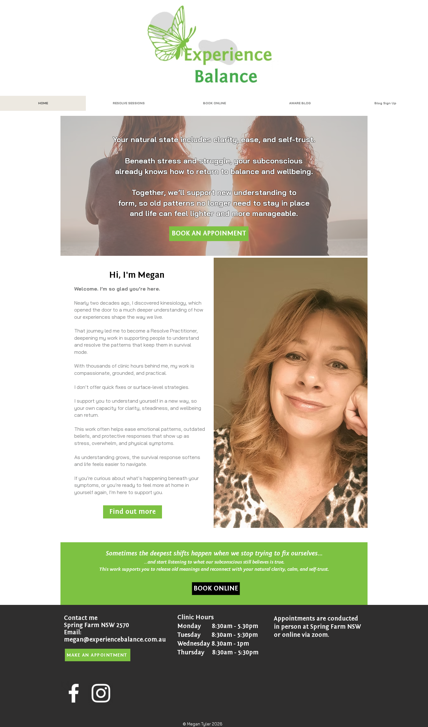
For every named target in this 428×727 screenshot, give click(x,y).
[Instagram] (100, 693)
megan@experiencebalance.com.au (115, 639)
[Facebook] (73, 693)
